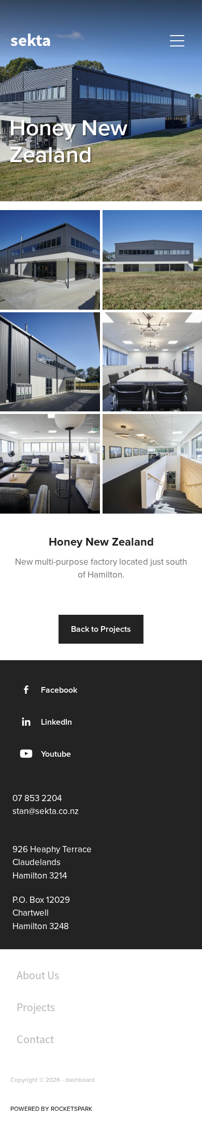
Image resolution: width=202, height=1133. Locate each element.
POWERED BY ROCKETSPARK (51, 1108)
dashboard (80, 1079)
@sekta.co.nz (53, 811)
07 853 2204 (37, 798)
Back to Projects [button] (101, 629)
